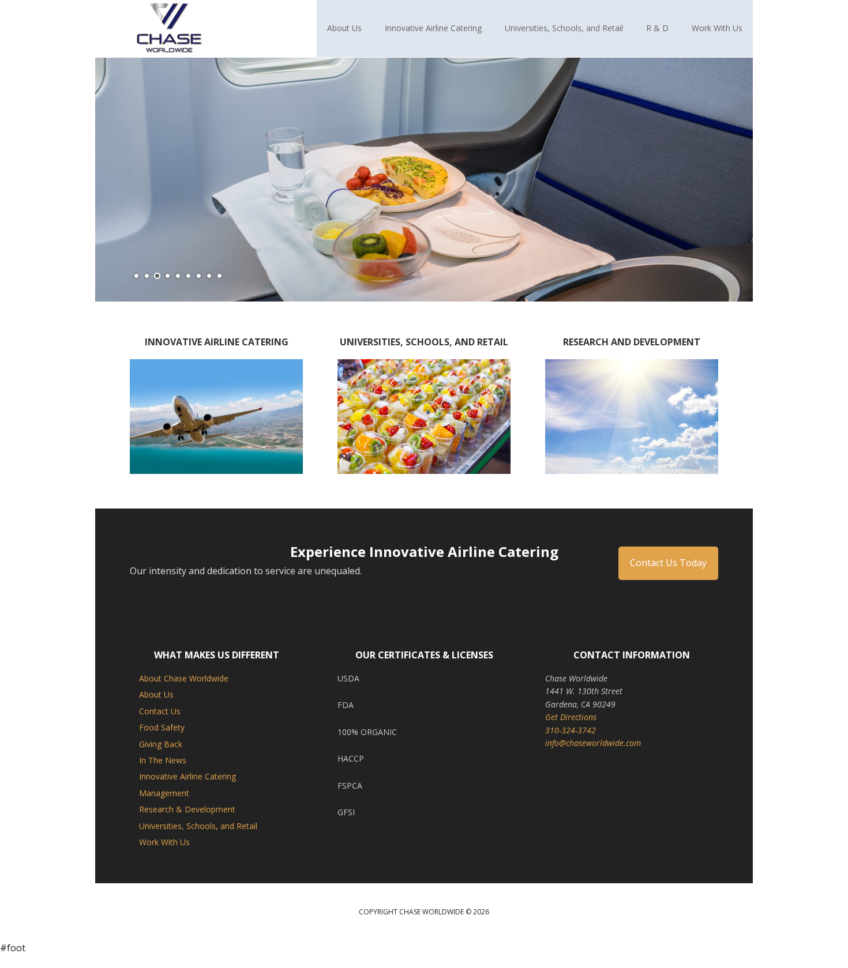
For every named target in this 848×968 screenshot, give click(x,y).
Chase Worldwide (170, 29)
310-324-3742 (570, 742)
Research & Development (187, 821)
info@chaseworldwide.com (593, 755)
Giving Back (160, 756)
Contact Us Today (668, 576)
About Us (156, 707)
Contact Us (160, 723)
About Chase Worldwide (183, 690)
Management (164, 805)
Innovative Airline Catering (187, 789)
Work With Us (164, 854)
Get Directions (570, 729)
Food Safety (162, 740)
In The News (162, 772)
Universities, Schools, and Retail (198, 838)
